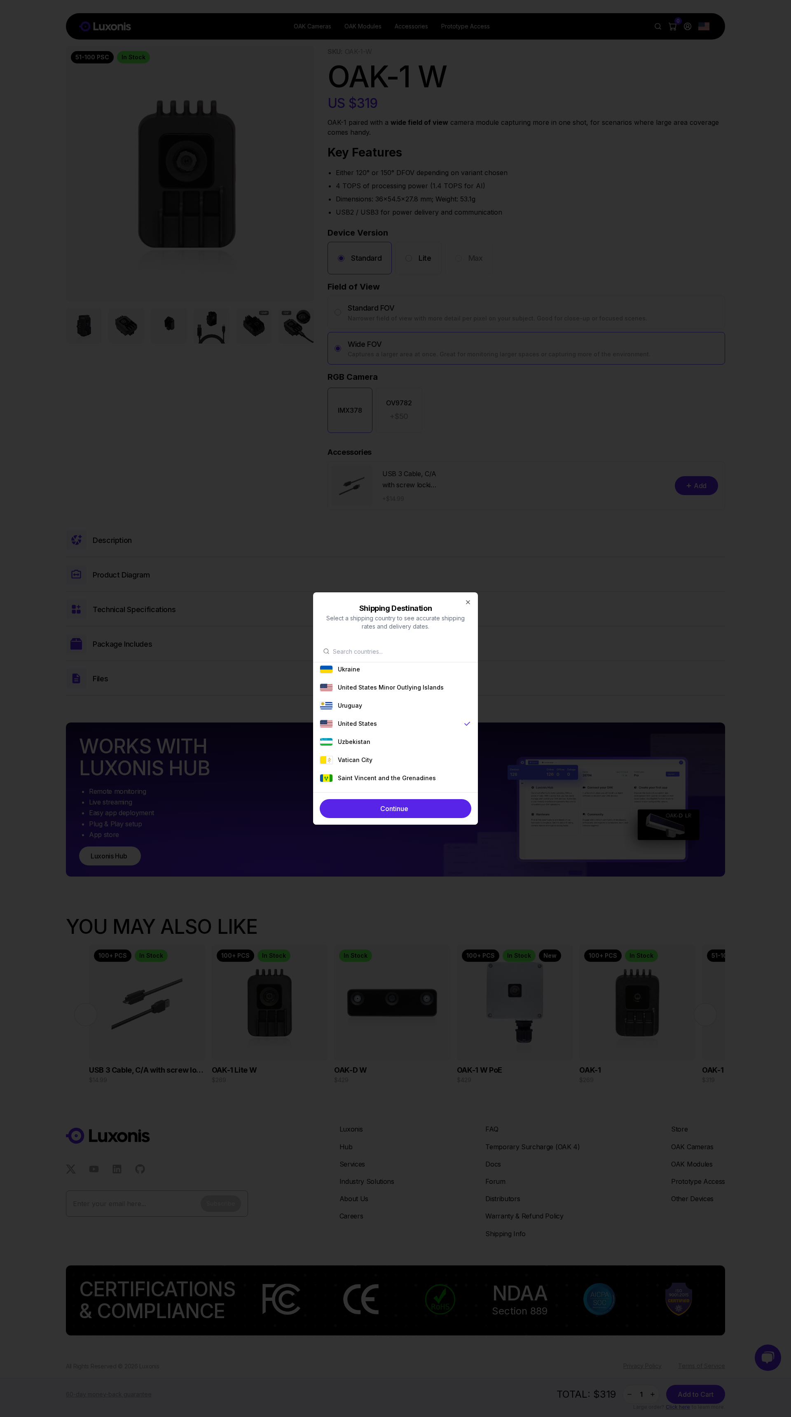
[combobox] (400, 651)
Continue (394, 808)
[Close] (468, 602)
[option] (395, 669)
